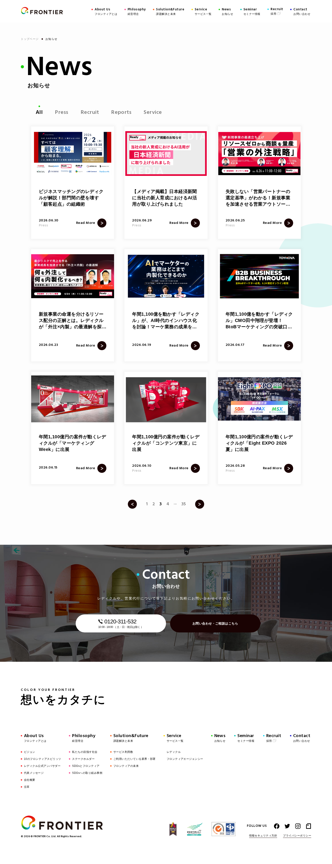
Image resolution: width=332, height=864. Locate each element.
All (39, 112)
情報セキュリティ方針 (263, 835)
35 (183, 504)
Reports (121, 112)
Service (153, 112)
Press (61, 112)
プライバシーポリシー (297, 835)
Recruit (90, 112)
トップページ (30, 39)
